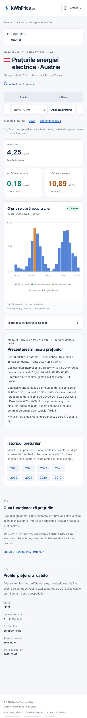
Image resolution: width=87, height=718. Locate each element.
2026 (13, 468)
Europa (8, 22)
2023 (58, 468)
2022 (13, 477)
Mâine (63, 97)
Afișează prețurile (61, 109)
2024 (32, 120)
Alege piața (18, 37)
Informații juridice (13, 712)
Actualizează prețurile (19, 83)
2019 (58, 477)
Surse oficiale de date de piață (20, 706)
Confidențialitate (34, 712)
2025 (28, 468)
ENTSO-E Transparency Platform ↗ (24, 551)
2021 (28, 477)
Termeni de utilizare (56, 712)
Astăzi (24, 97)
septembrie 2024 (50, 120)
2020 (43, 477)
